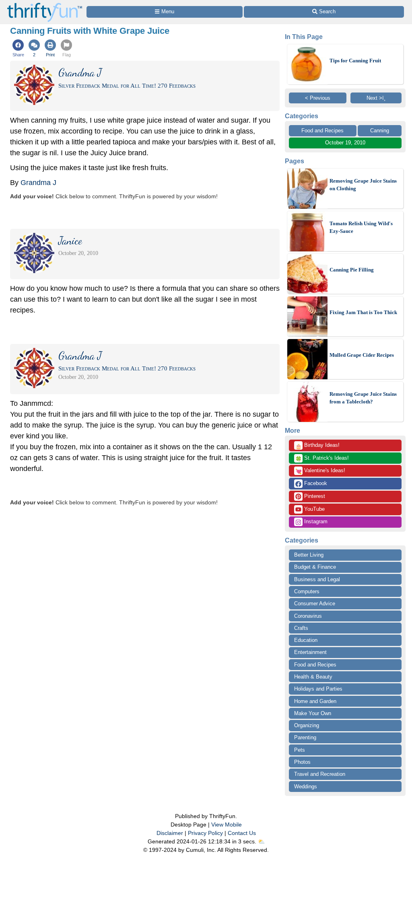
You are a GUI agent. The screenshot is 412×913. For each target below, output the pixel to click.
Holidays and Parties (318, 689)
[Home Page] (44, 4)
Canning (379, 130)
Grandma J (38, 183)
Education (305, 640)
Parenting (305, 737)
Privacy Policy (205, 833)
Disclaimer (170, 833)
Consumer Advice (314, 603)
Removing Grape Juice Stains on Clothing (363, 185)
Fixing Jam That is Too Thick (363, 312)
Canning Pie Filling (352, 270)
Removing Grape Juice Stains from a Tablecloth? (363, 398)
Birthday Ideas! (317, 445)
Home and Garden (315, 701)
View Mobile (226, 824)
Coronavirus (308, 616)
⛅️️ (261, 841)
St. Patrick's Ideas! (322, 458)
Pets (299, 750)
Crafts (301, 628)
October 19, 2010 (345, 143)
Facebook (315, 483)
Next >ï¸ (376, 98)
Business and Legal (317, 579)
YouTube (314, 509)
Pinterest (314, 496)
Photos (302, 762)
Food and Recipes (322, 130)
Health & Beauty (313, 677)
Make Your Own (312, 713)
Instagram (315, 521)
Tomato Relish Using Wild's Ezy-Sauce (361, 227)
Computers (306, 591)
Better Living (308, 555)
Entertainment (310, 652)
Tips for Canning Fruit (355, 61)
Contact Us (242, 833)
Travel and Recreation (319, 774)
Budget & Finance (315, 567)
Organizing (306, 725)
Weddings (305, 786)
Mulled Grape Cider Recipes (362, 355)
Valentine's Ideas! (320, 471)
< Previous (317, 98)
